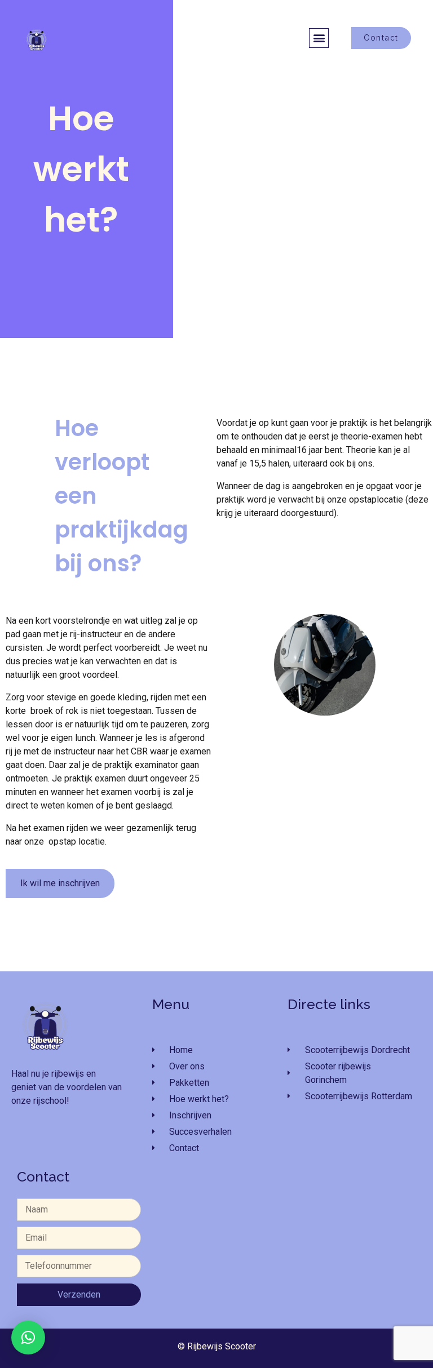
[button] (319, 38)
